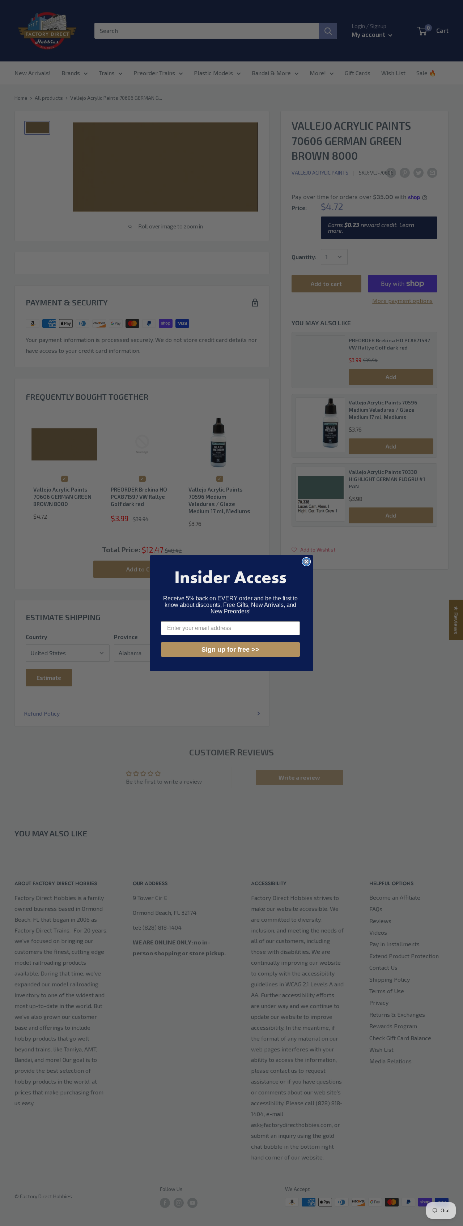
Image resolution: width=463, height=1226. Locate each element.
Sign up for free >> (230, 649)
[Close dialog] (306, 561)
